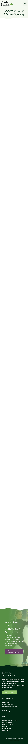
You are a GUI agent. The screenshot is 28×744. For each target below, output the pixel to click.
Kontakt (8, 608)
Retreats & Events (7, 724)
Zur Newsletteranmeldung (13, 651)
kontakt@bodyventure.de (9, 707)
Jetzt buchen (6, 175)
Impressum (19, 738)
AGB (17, 740)
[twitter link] (6, 711)
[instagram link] (3, 711)
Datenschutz (13, 740)
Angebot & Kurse (7, 722)
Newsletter (5, 730)
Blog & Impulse (6, 728)
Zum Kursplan (7, 93)
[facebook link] (9, 711)
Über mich (5, 726)
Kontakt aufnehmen (9, 692)
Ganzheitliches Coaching (9, 720)
